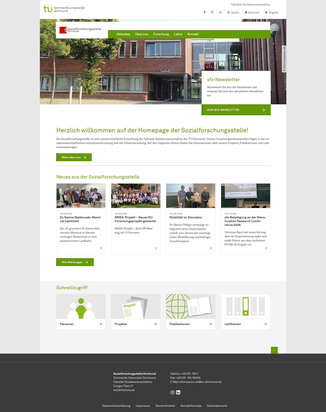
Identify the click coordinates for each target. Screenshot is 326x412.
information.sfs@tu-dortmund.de (201, 381)
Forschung (161, 34)
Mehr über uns (71, 157)
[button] (236, 109)
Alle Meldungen (72, 262)
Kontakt (193, 34)
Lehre (178, 34)
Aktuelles (123, 34)
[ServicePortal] (212, 12)
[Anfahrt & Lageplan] (204, 12)
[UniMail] (220, 12)
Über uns (141, 34)
